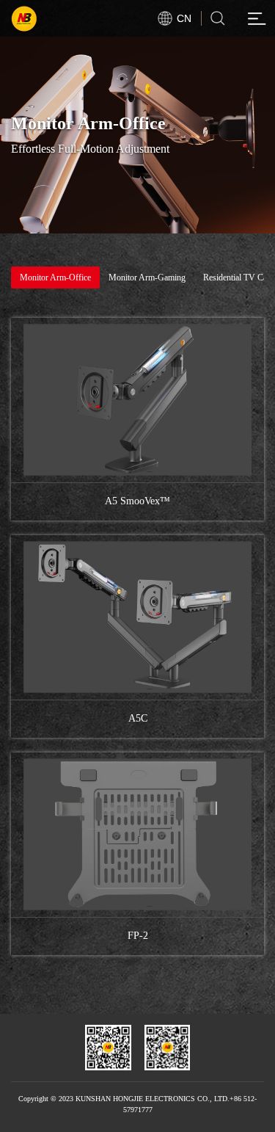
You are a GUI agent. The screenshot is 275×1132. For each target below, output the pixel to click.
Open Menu (256, 18)
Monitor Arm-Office (55, 277)
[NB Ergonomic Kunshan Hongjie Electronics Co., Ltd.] (55, 18)
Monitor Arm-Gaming (147, 277)
